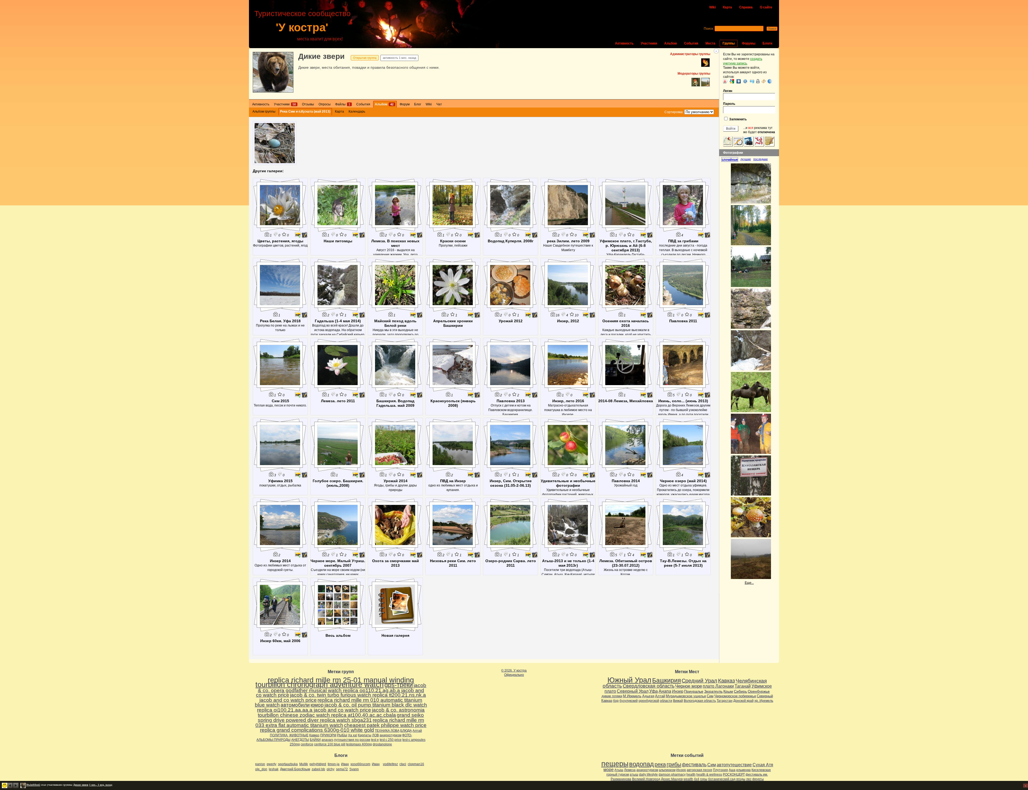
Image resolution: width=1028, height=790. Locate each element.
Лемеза (630, 770)
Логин (727, 91)
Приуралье (693, 691)
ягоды (740, 779)
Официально (514, 675)
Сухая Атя (763, 764)
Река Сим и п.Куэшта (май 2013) (305, 111)
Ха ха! (352, 735)
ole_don (261, 769)
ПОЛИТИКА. (279, 735)
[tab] (730, 159)
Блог (417, 104)
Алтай (417, 731)
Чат (439, 104)
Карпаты (364, 735)
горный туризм (617, 774)
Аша (732, 770)
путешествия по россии (352, 740)
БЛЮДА (406, 731)
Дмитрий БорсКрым (295, 769)
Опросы (325, 104)
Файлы (342, 104)
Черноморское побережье (735, 696)
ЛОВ (375, 735)
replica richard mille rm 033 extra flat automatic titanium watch (339, 722)
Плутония (720, 770)
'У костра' (302, 27)
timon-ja (333, 764)
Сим (710, 696)
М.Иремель (632, 696)
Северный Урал (632, 691)
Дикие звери (321, 56)
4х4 (696, 779)
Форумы (748, 43)
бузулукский (628, 701)
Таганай (743, 686)
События (691, 43)
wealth (688, 779)
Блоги (767, 43)
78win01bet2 (33, 784)
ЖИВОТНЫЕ (298, 735)
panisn (260, 764)
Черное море (688, 686)
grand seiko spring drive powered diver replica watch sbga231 (341, 717)
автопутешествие (734, 764)
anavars (327, 740)
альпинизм (667, 770)
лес (748, 779)
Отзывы (308, 104)
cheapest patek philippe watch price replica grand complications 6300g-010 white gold (343, 727)
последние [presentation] (760, 159)
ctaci (402, 764)
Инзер (677, 691)
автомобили (295, 705)
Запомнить (737, 119)
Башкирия (666, 680)
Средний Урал (699, 681)
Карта (727, 7)
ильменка (743, 770)
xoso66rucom (360, 764)
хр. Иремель (763, 701)
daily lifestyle (648, 774)
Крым (728, 691)
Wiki (712, 7)
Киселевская (761, 770)
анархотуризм (390, 735)
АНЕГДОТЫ (300, 740)
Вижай (678, 701)
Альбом (670, 43)
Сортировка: (673, 112)
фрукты (758, 779)
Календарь (357, 111)
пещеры (614, 764)
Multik (303, 764)
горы (703, 779)
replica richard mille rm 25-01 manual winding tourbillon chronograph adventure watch (334, 682)
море (608, 769)
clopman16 (416, 764)
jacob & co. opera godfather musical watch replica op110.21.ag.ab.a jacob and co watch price (341, 690)
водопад (641, 764)
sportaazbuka (288, 764)
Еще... (749, 583)
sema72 (342, 769)
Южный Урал (629, 680)
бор (616, 701)
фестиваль (694, 764)
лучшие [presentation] (745, 159)
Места (710, 43)
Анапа (665, 691)
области (666, 701)
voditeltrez (390, 764)
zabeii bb (318, 769)
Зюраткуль (713, 691)
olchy (330, 769)
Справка (746, 7)
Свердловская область (648, 686)
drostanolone (382, 744)
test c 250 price (391, 740)
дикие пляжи (612, 696)
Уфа (653, 691)
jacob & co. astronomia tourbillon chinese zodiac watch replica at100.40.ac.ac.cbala (341, 712)
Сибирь (740, 691)
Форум (405, 104)
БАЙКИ (315, 740)
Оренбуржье (759, 691)
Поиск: (709, 28)
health (691, 774)
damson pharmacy (672, 774)
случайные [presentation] (730, 159)
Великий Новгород (646, 779)
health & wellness (709, 774)
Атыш (618, 770)
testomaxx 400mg (359, 744)
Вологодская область (700, 701)
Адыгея (648, 696)
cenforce (307, 744)
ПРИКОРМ (328, 735)
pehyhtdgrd (317, 764)
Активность (624, 43)
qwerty (271, 764)
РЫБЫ (342, 735)
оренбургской (648, 701)
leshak (273, 769)
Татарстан (724, 701)
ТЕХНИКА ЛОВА (387, 731)
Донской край (743, 701)
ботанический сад (721, 779)
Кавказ (314, 735)
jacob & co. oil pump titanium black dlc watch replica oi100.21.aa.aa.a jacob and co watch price (342, 707)
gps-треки (398, 684)
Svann (354, 769)
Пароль (729, 104)
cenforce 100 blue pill (329, 744)
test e (375, 740)
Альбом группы (263, 111)
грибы (674, 764)
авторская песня (699, 770)
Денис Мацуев (672, 779)
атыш (634, 774)
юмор (317, 705)
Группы (729, 43)
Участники (649, 43)
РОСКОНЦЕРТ (734, 774)
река (660, 764)
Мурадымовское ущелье (686, 696)
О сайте (766, 7)
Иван (345, 764)
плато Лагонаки (718, 686)
